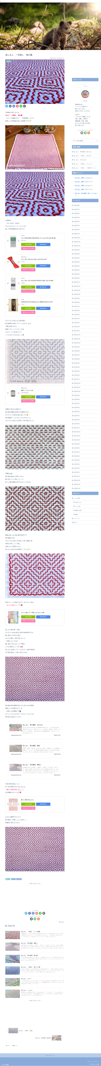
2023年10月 (77, 343)
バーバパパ (77, 518)
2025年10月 (77, 245)
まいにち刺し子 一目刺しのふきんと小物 (32, 612)
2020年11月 (77, 484)
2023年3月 (77, 371)
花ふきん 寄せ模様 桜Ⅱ (82, 193)
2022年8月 (77, 399)
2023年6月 (77, 359)
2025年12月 (77, 237)
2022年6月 (77, 407)
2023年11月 (77, 339)
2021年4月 (77, 464)
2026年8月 (77, 205)
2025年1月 (77, 282)
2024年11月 (77, 290)
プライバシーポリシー (92, 1061)
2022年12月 (77, 383)
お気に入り (78, 502)
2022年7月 (77, 403)
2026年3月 (77, 225)
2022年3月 (77, 419)
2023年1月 (77, 379)
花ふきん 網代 (79, 177)
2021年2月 (77, 472)
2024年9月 (77, 298)
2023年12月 (77, 334)
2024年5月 (77, 314)
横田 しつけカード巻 (27, 390)
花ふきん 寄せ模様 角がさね (82, 151)
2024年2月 (77, 326)
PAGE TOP (51, 1055)
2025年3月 (77, 274)
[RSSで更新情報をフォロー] (38, 919)
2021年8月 (77, 448)
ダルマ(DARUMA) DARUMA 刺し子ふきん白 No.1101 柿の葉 (38, 238)
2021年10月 (77, 440)
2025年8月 (77, 254)
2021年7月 (77, 452)
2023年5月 (77, 363)
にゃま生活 (77, 498)
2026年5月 (77, 217)
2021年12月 (77, 431)
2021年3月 (77, 468)
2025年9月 (77, 250)
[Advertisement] (34, 896)
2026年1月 (77, 233)
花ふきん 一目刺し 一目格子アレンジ (85, 168)
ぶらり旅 (77, 506)
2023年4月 (77, 367)
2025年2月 (77, 278)
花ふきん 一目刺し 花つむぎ (82, 155)
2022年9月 (77, 395)
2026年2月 (77, 229)
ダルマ (13, 879)
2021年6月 (77, 456)
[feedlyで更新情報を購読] (35, 919)
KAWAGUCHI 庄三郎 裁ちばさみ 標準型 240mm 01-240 (36, 302)
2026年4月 (77, 221)
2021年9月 (77, 444)
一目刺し (19, 879)
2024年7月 (77, 306)
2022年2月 (77, 423)
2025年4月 (77, 270)
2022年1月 (77, 427)
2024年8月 (77, 302)
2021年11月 (77, 436)
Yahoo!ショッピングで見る (28, 248)
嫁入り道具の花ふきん (27, 799)
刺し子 (8, 879)
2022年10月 (77, 391)
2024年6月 (77, 310)
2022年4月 (77, 415)
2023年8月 (77, 351)
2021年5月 (77, 460)
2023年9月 (77, 347)
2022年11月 (77, 387)
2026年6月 (77, 213)
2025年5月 (77, 266)
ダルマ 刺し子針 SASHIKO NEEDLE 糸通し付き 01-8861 (37, 280)
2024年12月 (77, 286)
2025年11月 (77, 241)
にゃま (85, 101)
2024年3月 (77, 322)
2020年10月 (77, 488)
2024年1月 (77, 330)
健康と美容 (78, 510)
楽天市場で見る (43, 244)
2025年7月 (77, 258)
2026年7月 (77, 209)
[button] (96, 141)
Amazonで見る (28, 244)
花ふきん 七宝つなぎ (80, 159)
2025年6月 (77, 262)
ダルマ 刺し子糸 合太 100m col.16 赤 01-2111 (34, 259)
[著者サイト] (31, 919)
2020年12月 (77, 480)
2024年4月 (77, 318)
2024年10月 (77, 294)
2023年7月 (77, 355)
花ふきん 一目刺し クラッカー (83, 164)
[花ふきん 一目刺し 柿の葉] (13, 106)
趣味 (76, 514)
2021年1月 (77, 476)
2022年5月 (77, 411)
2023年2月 (77, 375)
